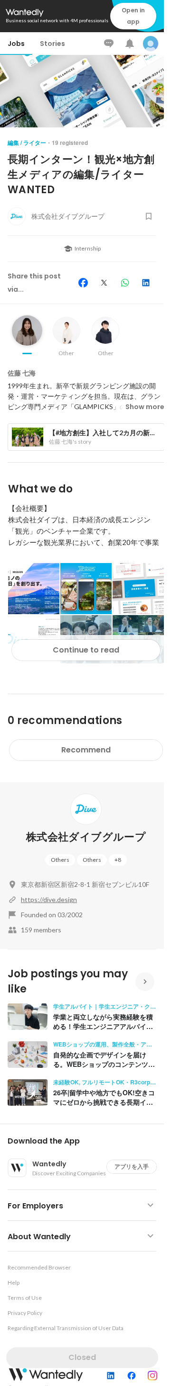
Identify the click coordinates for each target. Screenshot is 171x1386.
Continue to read (86, 649)
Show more (144, 406)
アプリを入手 (131, 1166)
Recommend (86, 749)
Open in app (133, 16)
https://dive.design (49, 899)
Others (60, 859)
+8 (117, 859)
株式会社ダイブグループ (86, 837)
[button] (86, 1141)
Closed (82, 1357)
